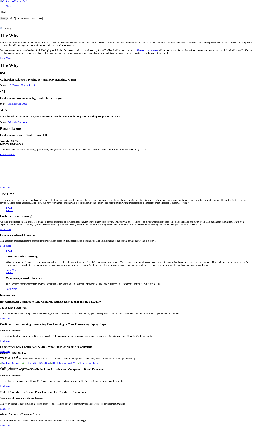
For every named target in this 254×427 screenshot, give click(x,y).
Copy (3, 18)
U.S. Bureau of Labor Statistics (22, 85)
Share (8, 6)
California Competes (17, 103)
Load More (5, 187)
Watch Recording (8, 154)
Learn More (5, 58)
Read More (5, 318)
